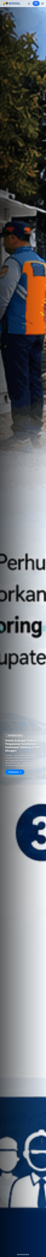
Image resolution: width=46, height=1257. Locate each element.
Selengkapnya (13, 773)
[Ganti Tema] (29, 3)
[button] (2, 628)
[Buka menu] (42, 3)
